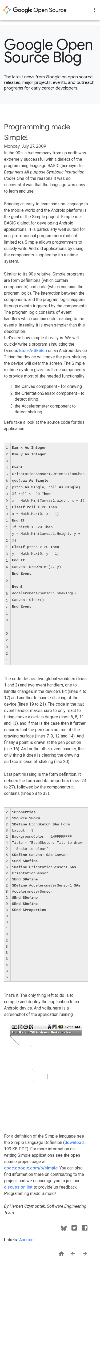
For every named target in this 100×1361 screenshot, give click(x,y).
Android (26, 1239)
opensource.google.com (35, 10)
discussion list (18, 1187)
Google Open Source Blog (48, 51)
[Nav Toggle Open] (94, 10)
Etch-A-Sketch (33, 350)
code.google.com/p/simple (31, 1168)
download (74, 1142)
